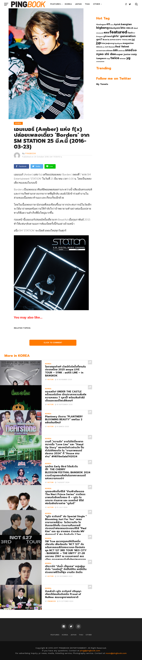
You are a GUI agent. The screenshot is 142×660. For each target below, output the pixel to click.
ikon (105, 39)
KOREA (68, 4)
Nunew (112, 47)
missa (99, 46)
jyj (133, 39)
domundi (99, 33)
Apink (117, 24)
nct (106, 46)
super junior (123, 54)
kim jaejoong (108, 43)
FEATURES (55, 4)
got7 (99, 39)
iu (108, 39)
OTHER (96, 4)
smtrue (121, 50)
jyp (98, 42)
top (108, 58)
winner (123, 58)
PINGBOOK (30, 153)
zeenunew (100, 61)
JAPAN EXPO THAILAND (120, 39)
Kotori (51, 379)
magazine (128, 43)
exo (106, 32)
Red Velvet (122, 47)
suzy (134, 54)
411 (108, 24)
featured (118, 32)
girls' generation (124, 36)
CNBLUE (129, 28)
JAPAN (78, 4)
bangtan (126, 24)
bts (123, 28)
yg (128, 57)
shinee (109, 50)
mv (103, 47)
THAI (87, 4)
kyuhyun (118, 43)
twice (114, 57)
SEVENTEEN (101, 51)
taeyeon (101, 58)
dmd (136, 28)
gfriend (107, 36)
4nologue (101, 24)
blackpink (114, 28)
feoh (130, 32)
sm (115, 50)
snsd (129, 50)
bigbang (102, 28)
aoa (111, 24)
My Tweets (102, 84)
